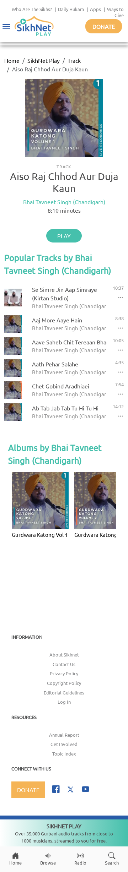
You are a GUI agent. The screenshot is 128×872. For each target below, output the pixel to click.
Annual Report (64, 735)
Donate (103, 26)
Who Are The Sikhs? (32, 9)
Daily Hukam (71, 9)
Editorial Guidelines (64, 693)
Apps (95, 9)
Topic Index (64, 754)
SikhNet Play (43, 60)
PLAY (64, 235)
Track (74, 60)
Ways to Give (115, 12)
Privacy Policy (64, 673)
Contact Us (64, 664)
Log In (64, 702)
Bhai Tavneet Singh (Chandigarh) (64, 201)
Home (12, 60)
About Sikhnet (64, 655)
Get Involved (64, 744)
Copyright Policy (64, 683)
